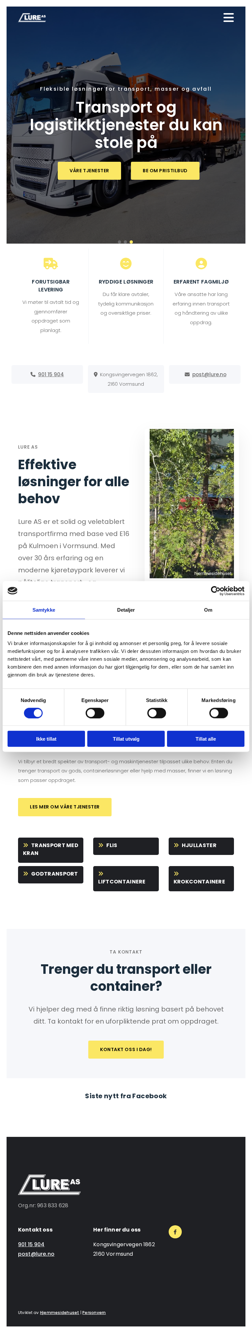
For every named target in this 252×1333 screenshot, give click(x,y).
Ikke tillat (46, 739)
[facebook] (175, 1231)
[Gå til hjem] (32, 18)
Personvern (94, 1312)
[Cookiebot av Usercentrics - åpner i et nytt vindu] (215, 591)
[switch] (95, 713)
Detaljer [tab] (126, 609)
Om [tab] (208, 609)
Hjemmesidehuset (59, 1312)
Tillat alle (206, 739)
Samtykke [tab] (43, 609)
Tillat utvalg (126, 739)
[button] (89, 171)
